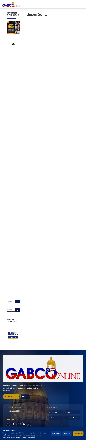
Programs (54, 412)
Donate (25, 396)
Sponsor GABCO (11, 396)
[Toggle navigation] (82, 4)
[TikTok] (29, 424)
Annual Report (72, 418)
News (52, 418)
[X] (18, 424)
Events (69, 412)
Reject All (67, 433)
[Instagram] (8, 424)
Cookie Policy (31, 437)
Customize (56, 433)
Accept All (78, 433)
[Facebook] (13, 424)
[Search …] (17, 301)
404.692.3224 (14, 411)
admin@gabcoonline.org (18, 415)
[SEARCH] (11, 301)
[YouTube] (24, 424)
